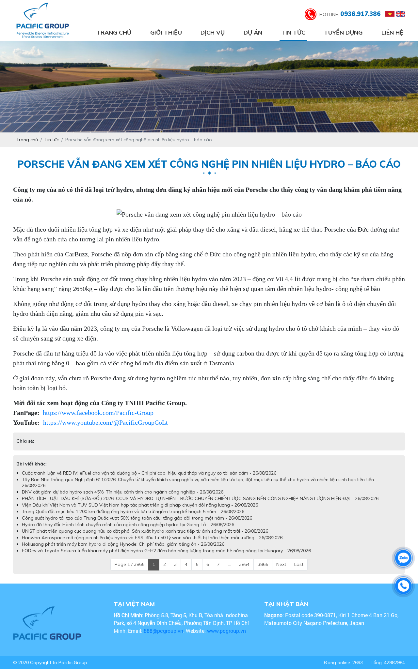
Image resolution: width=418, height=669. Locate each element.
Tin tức (293, 32)
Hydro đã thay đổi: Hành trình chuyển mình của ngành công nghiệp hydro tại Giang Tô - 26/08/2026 (128, 524)
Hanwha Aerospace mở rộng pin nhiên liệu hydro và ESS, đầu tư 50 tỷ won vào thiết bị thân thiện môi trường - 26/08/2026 (152, 537)
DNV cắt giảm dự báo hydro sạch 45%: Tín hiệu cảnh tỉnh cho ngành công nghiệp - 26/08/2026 (122, 492)
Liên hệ (392, 32)
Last (298, 564)
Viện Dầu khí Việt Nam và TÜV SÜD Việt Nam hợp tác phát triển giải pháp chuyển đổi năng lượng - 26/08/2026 (140, 505)
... (229, 564)
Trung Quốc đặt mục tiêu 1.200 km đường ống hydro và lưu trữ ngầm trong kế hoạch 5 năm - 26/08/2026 (133, 511)
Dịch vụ (213, 32)
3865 (263, 564)
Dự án (253, 32)
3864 (244, 564)
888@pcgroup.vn (163, 630)
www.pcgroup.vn (227, 630)
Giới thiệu (166, 32)
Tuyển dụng (343, 32)
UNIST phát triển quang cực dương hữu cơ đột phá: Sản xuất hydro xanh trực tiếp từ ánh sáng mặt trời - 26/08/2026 (145, 531)
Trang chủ (113, 32)
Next (281, 564)
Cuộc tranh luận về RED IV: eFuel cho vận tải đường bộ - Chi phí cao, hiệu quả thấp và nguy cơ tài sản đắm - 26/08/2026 (149, 473)
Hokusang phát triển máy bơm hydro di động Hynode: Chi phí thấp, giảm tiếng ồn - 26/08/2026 (123, 544)
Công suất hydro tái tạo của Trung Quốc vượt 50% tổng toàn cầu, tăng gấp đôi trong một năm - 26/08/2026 (137, 518)
